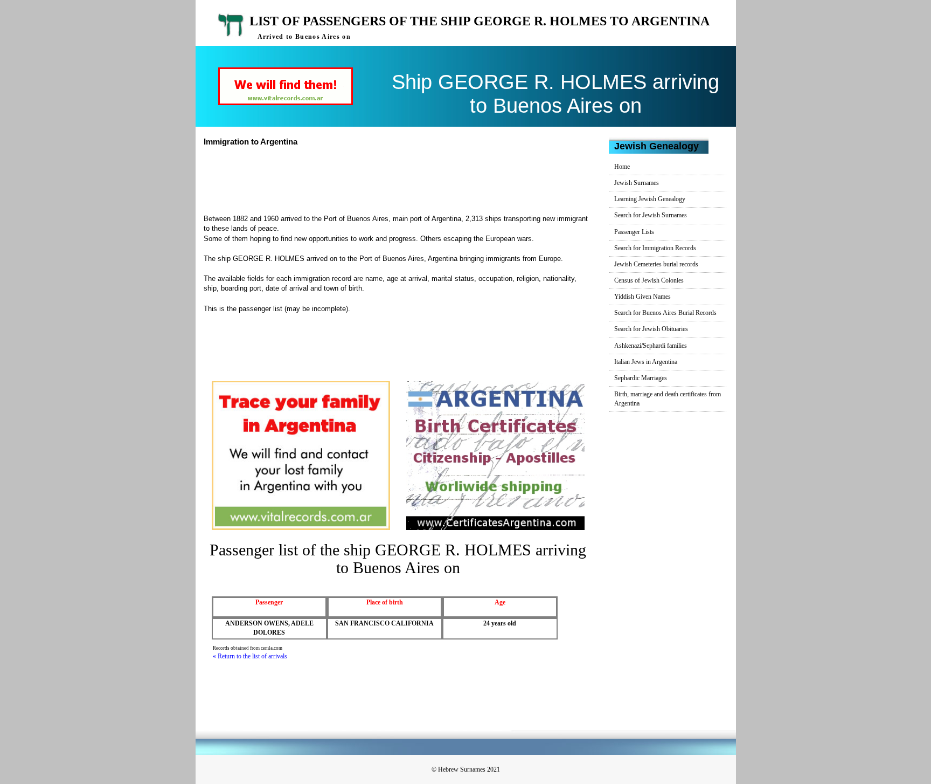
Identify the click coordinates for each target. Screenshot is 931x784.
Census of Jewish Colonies (649, 280)
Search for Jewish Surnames (650, 215)
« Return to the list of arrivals (250, 656)
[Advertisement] (402, 179)
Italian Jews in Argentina (645, 362)
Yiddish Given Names (642, 296)
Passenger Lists (634, 232)
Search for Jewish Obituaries (651, 329)
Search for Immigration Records (655, 248)
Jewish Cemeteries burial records (656, 264)
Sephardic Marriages (640, 378)
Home (622, 166)
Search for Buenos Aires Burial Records (665, 313)
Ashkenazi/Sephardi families (650, 345)
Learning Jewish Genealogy (649, 199)
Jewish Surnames (636, 183)
